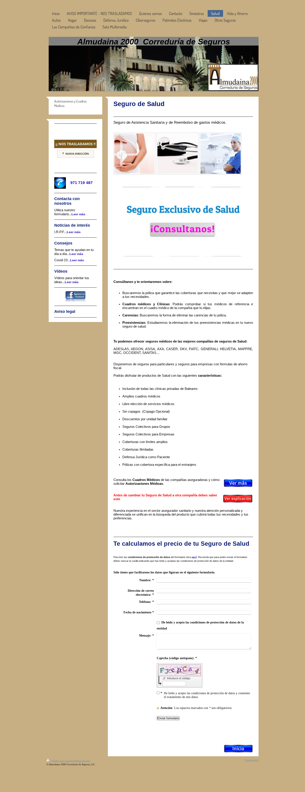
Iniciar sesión (252, 760)
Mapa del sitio (83, 760)
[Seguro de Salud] (134, 154)
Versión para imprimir (62, 760)
